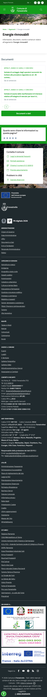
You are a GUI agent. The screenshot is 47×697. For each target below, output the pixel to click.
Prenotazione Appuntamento (11, 480)
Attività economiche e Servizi (11, 368)
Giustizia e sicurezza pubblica (11, 292)
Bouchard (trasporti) (8, 558)
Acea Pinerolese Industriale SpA (12, 551)
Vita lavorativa (6, 313)
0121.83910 (8, 383)
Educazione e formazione (10, 289)
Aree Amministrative (8, 235)
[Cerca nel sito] (41, 9)
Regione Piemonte (8, 3)
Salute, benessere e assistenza (12, 302)
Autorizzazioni (6, 278)
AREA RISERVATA (23, 694)
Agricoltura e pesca (8, 264)
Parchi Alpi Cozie (7, 565)
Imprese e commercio (9, 295)
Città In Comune (26, 683)
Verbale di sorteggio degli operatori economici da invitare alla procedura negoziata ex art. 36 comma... (23, 75)
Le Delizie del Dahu (8, 579)
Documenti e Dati (7, 242)
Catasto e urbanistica (9, 282)
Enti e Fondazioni (7, 245)
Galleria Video (6, 364)
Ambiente (4, 268)
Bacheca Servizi (7, 490)
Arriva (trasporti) (7, 554)
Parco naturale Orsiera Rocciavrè (13, 568)
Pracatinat (5, 596)
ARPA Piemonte (7, 547)
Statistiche (5, 515)
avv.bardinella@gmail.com (15, 453)
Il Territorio (5, 357)
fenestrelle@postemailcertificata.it (18, 391)
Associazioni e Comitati (9, 371)
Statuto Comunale (8, 494)
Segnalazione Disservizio (10, 483)
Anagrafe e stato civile (9, 271)
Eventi (3, 351)
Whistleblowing (7, 522)
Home (4, 29)
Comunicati (5, 332)
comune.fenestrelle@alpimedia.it (18, 393)
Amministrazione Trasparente (12, 466)
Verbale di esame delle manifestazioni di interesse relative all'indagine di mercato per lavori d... (23, 95)
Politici (3, 252)
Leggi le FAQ (5, 476)
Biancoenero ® (17, 688)
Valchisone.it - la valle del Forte (12, 592)
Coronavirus (5, 335)
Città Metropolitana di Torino (11, 537)
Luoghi (3, 354)
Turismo (4, 309)
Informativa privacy (8, 497)
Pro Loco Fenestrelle (8, 589)
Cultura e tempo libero (9, 285)
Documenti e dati (23, 113)
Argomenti (12, 29)
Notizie (3, 328)
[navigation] (4, 9)
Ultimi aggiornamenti (9, 511)
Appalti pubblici (6, 275)
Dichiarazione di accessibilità (11, 470)
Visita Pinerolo (6, 582)
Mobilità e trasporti (8, 299)
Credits (3, 508)
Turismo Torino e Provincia (10, 572)
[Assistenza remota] (34, 683)
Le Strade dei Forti (8, 575)
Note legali (5, 501)
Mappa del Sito (6, 518)
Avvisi (3, 339)
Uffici (3, 238)
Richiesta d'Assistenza (9, 487)
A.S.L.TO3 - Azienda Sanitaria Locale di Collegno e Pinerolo (22, 544)
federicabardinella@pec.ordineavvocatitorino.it (21, 455)
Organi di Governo (7, 232)
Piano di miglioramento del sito (12, 473)
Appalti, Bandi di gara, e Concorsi (18, 68)
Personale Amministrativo (10, 249)
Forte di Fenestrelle (8, 586)
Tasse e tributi (6, 325)
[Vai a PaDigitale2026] (14, 220)
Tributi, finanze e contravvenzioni (13, 306)
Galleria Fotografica (8, 361)
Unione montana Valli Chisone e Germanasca (17, 540)
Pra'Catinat (5, 561)
